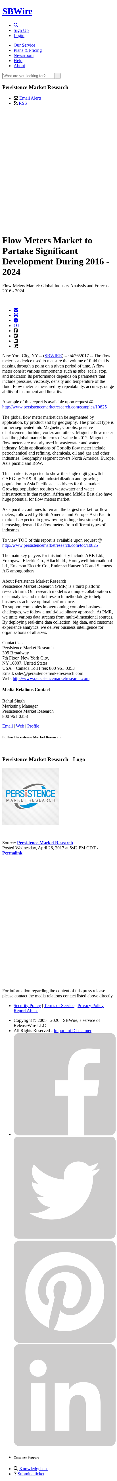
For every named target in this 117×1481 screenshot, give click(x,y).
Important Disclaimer (72, 1030)
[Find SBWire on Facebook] (65, 1134)
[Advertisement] (58, 169)
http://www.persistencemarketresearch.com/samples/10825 (54, 406)
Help (18, 60)
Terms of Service (59, 1005)
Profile (33, 726)
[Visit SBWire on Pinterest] (65, 1341)
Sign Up (21, 30)
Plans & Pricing (28, 50)
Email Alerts (30, 98)
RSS (23, 103)
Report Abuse (26, 1010)
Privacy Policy (91, 1005)
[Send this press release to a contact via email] (16, 310)
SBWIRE (53, 355)
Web (20, 726)
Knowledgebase (33, 1468)
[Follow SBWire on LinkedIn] (65, 1445)
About (19, 65)
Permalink (12, 853)
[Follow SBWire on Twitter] (65, 1237)
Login (19, 35)
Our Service (24, 45)
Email (7, 726)
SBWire (17, 11)
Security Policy (27, 1005)
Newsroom (24, 55)
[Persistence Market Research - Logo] (30, 823)
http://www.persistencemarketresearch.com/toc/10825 (50, 545)
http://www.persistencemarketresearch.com (51, 678)
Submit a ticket (31, 1473)
